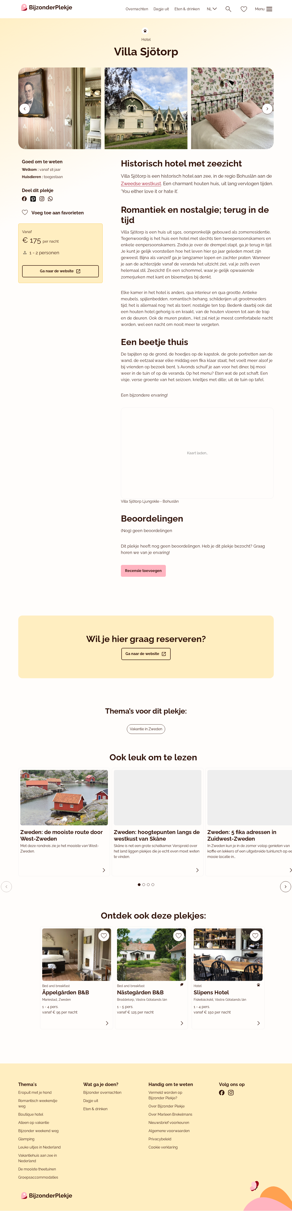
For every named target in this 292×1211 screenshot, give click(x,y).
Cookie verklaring (163, 1147)
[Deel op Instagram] (41, 198)
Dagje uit (161, 9)
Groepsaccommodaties (38, 1177)
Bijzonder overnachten (102, 1092)
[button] (267, 108)
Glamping (26, 1139)
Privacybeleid (160, 1139)
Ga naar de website (57, 271)
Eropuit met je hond (35, 1092)
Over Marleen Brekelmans (170, 1114)
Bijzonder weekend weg (38, 1131)
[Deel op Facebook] (24, 198)
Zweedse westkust (141, 183)
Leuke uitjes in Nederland (39, 1147)
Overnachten (137, 9)
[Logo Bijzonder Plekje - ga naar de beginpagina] (46, 9)
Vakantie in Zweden (146, 729)
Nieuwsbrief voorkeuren (169, 1122)
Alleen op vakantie (33, 1122)
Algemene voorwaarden (169, 1131)
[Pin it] (33, 199)
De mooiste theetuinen (37, 1169)
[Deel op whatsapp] (50, 198)
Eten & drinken (187, 9)
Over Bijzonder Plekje (167, 1106)
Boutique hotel (30, 1114)
